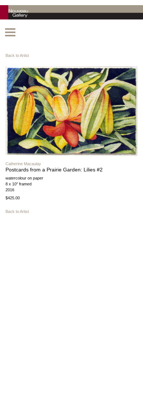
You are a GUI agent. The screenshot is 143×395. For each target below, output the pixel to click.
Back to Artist (17, 55)
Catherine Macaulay (23, 164)
